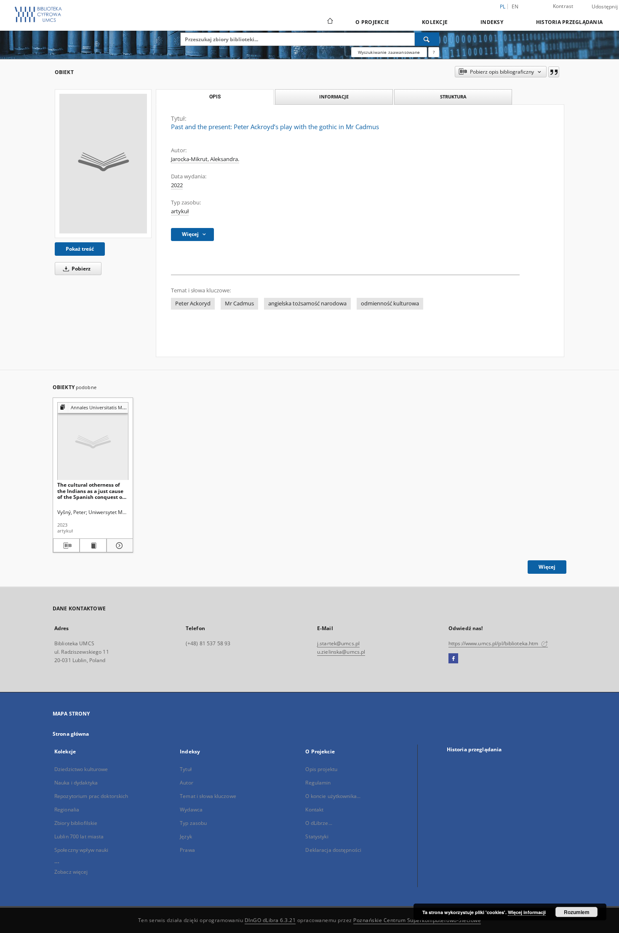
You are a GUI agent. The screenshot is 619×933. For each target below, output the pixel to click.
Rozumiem (577, 912)
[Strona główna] (329, 22)
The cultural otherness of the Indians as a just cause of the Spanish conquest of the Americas (90, 490)
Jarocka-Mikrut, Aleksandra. (205, 159)
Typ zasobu (193, 823)
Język (186, 836)
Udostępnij (605, 6)
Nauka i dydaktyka (76, 782)
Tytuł (186, 769)
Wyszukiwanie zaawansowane (389, 52)
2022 (177, 185)
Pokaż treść (80, 248)
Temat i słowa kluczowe (208, 796)
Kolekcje (435, 22)
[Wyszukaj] (427, 39)
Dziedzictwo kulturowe (81, 769)
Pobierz (80, 268)
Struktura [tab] (453, 96)
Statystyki (316, 836)
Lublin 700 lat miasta (79, 836)
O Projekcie (372, 22)
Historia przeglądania (569, 22)
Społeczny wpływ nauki (81, 849)
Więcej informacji (527, 912)
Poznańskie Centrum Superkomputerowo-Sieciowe (417, 920)
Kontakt (314, 809)
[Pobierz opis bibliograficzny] (66, 545)
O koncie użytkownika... (332, 796)
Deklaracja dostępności (333, 849)
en (515, 6)
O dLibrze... (318, 823)
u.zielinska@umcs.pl (341, 651)
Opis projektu (321, 769)
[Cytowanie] (553, 71)
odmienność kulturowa (390, 303)
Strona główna (71, 733)
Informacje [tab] (334, 96)
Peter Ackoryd (193, 303)
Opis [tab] (215, 97)
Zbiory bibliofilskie (75, 823)
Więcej (547, 566)
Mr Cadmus (239, 303)
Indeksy (491, 22)
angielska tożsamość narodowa (307, 303)
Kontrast (563, 6)
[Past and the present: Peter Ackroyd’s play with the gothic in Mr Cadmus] (103, 163)
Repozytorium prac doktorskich (91, 796)
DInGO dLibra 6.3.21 (270, 920)
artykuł (180, 211)
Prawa (187, 849)
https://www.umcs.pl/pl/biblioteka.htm (494, 643)
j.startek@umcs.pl (338, 643)
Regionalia (66, 809)
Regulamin (318, 782)
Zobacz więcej (71, 871)
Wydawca (191, 809)
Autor (186, 782)
